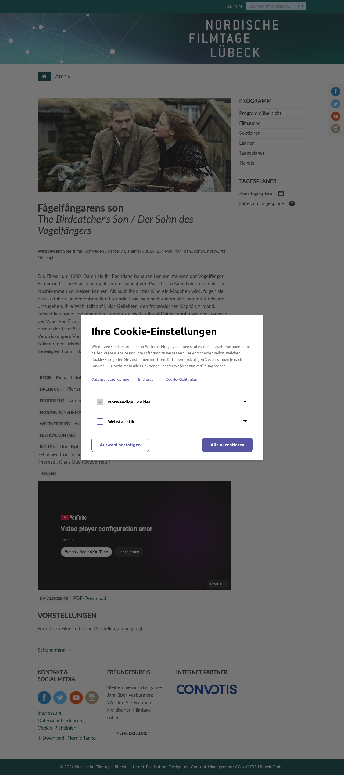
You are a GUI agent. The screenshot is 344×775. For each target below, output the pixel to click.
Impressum (147, 379)
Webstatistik (121, 421)
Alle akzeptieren (227, 444)
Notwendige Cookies (129, 402)
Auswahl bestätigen (120, 444)
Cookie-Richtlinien (181, 379)
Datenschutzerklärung (110, 379)
